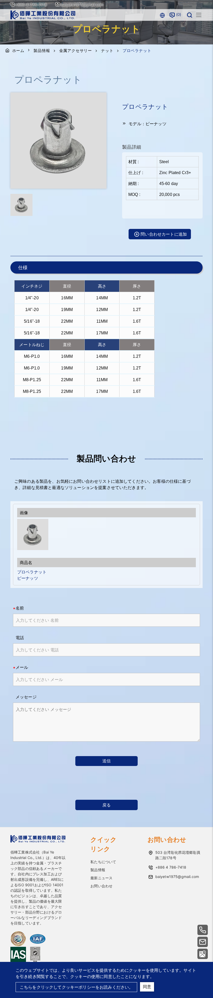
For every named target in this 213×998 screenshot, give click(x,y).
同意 (147, 986)
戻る (106, 805)
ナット (107, 50)
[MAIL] (202, 942)
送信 (106, 760)
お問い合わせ (101, 886)
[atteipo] (37, 841)
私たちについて (103, 862)
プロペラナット (31, 571)
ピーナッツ (27, 578)
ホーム (18, 50)
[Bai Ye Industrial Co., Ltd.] (42, 14)
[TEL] (202, 930)
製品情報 (42, 50)
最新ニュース (101, 878)
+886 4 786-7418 (170, 867)
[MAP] (202, 954)
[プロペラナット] (106, 534)
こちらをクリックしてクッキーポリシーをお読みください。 (76, 987)
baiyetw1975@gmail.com (81, 4)
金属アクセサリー (75, 50)
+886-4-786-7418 (31, 4)
